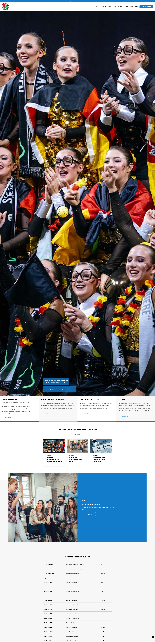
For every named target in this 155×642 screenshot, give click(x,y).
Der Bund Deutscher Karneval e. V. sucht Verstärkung (99, 459)
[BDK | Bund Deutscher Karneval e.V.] (5, 6)
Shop (136, 6)
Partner (131, 6)
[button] (54, 446)
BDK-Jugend (103, 6)
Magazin (126, 6)
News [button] (119, 6)
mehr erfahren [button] (7, 417)
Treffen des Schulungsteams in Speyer (75, 459)
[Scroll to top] (153, 637)
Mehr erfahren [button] (89, 514)
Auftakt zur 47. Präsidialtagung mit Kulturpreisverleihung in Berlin (54, 460)
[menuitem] (97, 6)
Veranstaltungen (112, 6)
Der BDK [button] (96, 6)
